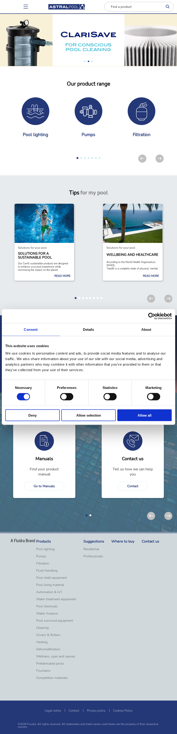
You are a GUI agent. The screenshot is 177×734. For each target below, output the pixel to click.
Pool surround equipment (54, 621)
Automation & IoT (49, 592)
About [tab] (146, 329)
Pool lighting (45, 549)
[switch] (66, 396)
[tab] (85, 61)
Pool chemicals (47, 606)
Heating (41, 642)
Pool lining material (50, 585)
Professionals (93, 556)
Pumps (41, 556)
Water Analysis (47, 613)
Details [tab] (88, 329)
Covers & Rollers (48, 635)
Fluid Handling (46, 571)
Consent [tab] (31, 329)
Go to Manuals (44, 486)
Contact (132, 486)
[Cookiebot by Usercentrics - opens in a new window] (151, 316)
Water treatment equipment (56, 599)
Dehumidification (48, 649)
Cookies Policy (123, 711)
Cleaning (42, 628)
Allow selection (88, 415)
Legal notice (53, 711)
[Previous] (142, 159)
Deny (32, 415)
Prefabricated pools (50, 663)
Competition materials (52, 678)
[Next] (160, 159)
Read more (62, 275)
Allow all (144, 415)
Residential (91, 549)
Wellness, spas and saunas (55, 656)
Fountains (43, 671)
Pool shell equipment (51, 578)
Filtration (42, 563)
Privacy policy (96, 711)
